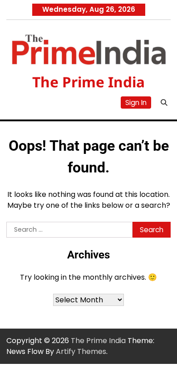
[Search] (164, 103)
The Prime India (88, 81)
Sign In (136, 102)
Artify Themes (81, 351)
